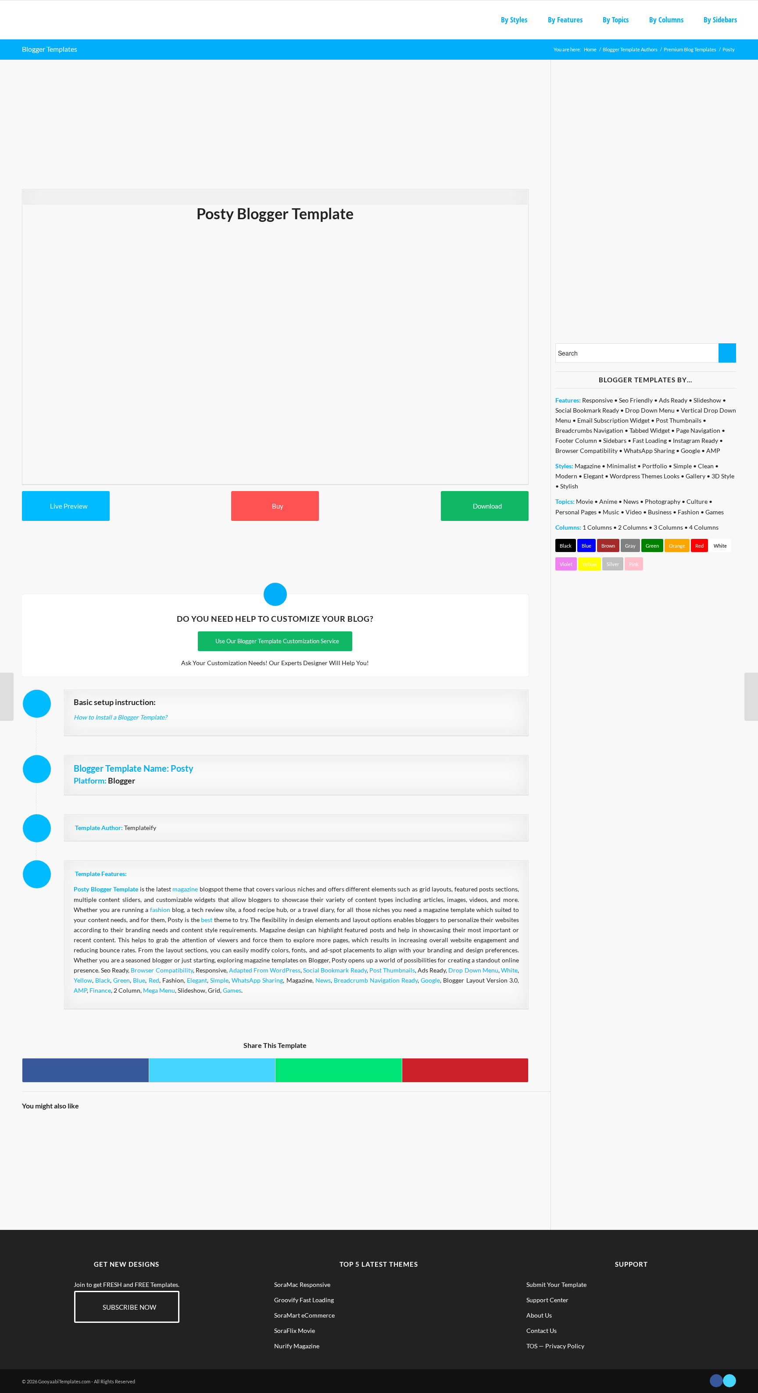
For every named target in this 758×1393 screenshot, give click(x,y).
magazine (185, 889)
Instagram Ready (695, 440)
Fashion (688, 512)
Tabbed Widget (649, 430)
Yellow (83, 980)
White (509, 970)
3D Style (723, 476)
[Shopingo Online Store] (369, 1149)
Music (611, 512)
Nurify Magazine (296, 1346)
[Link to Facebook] (716, 1380)
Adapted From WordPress (264, 970)
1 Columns (597, 527)
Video (634, 512)
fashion (160, 909)
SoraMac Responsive (302, 1284)
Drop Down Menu (473, 970)
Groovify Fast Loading (304, 1300)
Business (660, 512)
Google (430, 980)
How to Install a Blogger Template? (120, 717)
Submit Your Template (556, 1284)
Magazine (588, 466)
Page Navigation (698, 430)
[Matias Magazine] (433, 1149)
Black (102, 980)
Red (154, 980)
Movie (584, 501)
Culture (697, 501)
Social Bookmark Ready (334, 970)
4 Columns (704, 527)
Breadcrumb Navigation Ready (376, 980)
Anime (608, 501)
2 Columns (632, 527)
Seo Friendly (636, 400)
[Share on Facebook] (85, 1070)
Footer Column (576, 440)
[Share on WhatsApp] (338, 1070)
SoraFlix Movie (294, 1330)
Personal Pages (576, 512)
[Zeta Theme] (180, 1149)
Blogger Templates (49, 49)
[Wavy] (751, 697)
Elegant (197, 980)
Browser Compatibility (162, 970)
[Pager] (7, 697)
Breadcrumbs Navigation (589, 430)
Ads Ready (673, 400)
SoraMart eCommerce (304, 1315)
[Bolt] (496, 1149)
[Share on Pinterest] (465, 1070)
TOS (531, 1346)
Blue (139, 980)
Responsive (597, 400)
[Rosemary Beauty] (116, 1149)
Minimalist (621, 466)
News (323, 980)
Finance (100, 990)
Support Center (547, 1300)
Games (232, 990)
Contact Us (541, 1330)
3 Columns (668, 527)
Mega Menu (159, 990)
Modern (566, 476)
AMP (80, 990)
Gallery (695, 476)
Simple (219, 980)
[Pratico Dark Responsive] (306, 1149)
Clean (706, 466)
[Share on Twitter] (212, 1070)
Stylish (569, 486)
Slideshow (707, 400)
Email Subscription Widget (613, 420)
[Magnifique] (53, 1149)
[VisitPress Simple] (243, 1149)
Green (121, 980)
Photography (662, 501)
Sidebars (614, 440)
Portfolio (654, 466)
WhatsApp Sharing (257, 980)
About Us (539, 1315)
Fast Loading (650, 440)
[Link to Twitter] (729, 1380)
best (206, 919)
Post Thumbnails (392, 970)
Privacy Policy (564, 1346)
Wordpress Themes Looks (644, 476)
